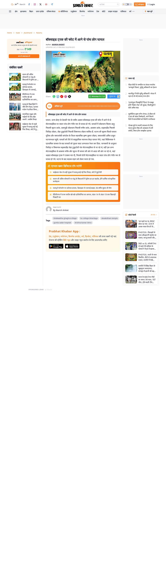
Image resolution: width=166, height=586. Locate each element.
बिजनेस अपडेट (74, 236)
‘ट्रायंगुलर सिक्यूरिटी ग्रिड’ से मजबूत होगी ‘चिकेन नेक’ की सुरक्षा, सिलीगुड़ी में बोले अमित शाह (141, 105)
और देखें (153, 215)
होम (16, 11)
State (18, 33)
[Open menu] (10, 11)
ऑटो (103, 11)
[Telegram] (52, 4)
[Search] (118, 4)
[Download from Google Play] (56, 246)
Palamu (39, 33)
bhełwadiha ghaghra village (65, 218)
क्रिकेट (88, 236)
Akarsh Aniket (62, 210)
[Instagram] (35, 4)
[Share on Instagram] (65, 96)
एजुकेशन (74, 11)
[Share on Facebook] (57, 96)
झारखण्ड (23, 11)
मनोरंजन (91, 11)
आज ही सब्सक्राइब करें (24, 56)
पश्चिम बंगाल (51, 11)
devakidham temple (109, 218)
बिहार (31, 11)
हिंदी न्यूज (66, 240)
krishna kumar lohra (83, 222)
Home (9, 33)
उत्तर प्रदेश (40, 11)
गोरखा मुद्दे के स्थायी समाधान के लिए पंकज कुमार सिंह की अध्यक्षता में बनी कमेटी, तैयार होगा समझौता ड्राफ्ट (140, 128)
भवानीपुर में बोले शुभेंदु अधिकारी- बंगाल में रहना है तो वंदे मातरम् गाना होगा (142, 94)
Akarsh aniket (58, 44)
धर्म (130, 11)
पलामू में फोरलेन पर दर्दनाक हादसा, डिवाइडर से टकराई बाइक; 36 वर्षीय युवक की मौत (82, 188)
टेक (97, 11)
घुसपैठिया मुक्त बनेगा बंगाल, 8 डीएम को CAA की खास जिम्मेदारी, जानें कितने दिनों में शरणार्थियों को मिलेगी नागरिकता (141, 116)
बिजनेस (82, 11)
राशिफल (123, 11)
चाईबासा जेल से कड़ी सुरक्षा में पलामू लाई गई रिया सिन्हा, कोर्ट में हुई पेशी (77, 172)
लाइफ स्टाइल (113, 11)
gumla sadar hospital (62, 222)
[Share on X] (69, 96)
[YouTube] (46, 4)
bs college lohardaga (89, 218)
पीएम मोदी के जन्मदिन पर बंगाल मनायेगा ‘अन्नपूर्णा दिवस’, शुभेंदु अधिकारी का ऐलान (142, 86)
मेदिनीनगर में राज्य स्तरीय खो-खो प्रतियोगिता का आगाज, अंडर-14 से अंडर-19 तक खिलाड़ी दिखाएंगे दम (84, 195)
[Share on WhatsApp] (53, 96)
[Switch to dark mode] (127, 4)
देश (50, 236)
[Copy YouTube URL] (61, 96)
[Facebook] (29, 4)
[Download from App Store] (72, 246)
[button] (83, 72)
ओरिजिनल (64, 11)
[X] (40, 4)
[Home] (83, 4)
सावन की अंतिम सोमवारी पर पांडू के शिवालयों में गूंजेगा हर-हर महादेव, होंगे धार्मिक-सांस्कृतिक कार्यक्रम (84, 180)
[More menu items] (133, 11)
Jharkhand (28, 33)
